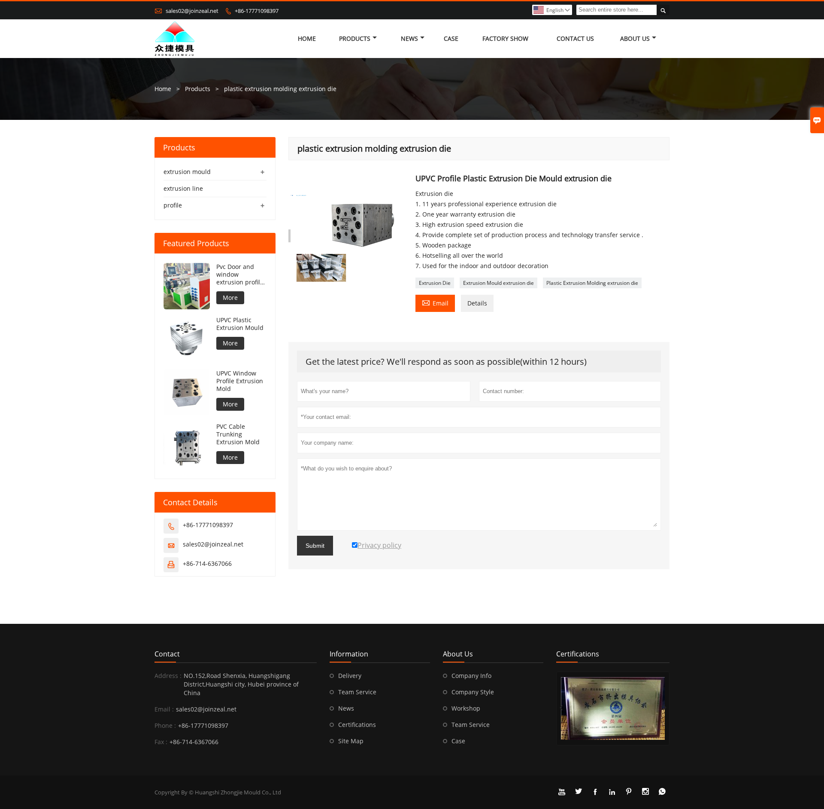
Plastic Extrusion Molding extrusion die (592, 283)
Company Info (471, 676)
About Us (635, 38)
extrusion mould (187, 172)
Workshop (465, 708)
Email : (164, 709)
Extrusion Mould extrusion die (498, 283)
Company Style (472, 692)
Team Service (357, 692)
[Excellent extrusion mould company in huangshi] (613, 708)
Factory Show (505, 38)
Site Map (351, 741)
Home (307, 38)
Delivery (349, 676)
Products (354, 38)
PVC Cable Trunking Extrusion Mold (238, 434)
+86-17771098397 (257, 11)
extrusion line (183, 188)
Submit (315, 545)
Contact (167, 654)
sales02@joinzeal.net (192, 11)
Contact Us (575, 38)
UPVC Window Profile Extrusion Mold (239, 381)
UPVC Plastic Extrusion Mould (240, 324)
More (230, 297)
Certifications (357, 724)
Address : (168, 676)
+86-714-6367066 (207, 563)
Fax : (160, 742)
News (409, 38)
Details (477, 303)
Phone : (165, 725)
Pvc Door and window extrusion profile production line (240, 274)
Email (435, 302)
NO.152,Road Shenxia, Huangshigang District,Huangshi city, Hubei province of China (241, 684)
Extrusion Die (435, 283)
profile (173, 205)
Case (451, 38)
